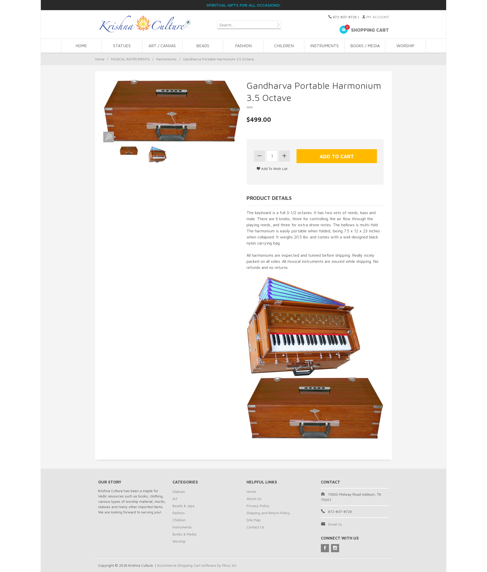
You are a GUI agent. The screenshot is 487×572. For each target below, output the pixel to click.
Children (179, 520)
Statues (178, 491)
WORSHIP (405, 45)
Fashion (178, 513)
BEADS (202, 45)
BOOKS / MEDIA (365, 45)
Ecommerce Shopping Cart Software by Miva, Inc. (197, 565)
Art (174, 498)
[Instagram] (335, 548)
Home (81, 45)
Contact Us (255, 527)
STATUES (122, 45)
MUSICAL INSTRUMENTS (130, 59)
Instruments (182, 527)
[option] (129, 150)
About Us (254, 498)
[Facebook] (325, 548)
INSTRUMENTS (324, 45)
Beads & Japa (183, 506)
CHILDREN (284, 45)
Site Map (253, 520)
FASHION (243, 45)
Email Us (335, 524)
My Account (377, 17)
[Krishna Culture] (144, 24)
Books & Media (184, 534)
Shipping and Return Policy (268, 513)
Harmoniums (166, 59)
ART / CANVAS (162, 45)
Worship (179, 541)
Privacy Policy (258, 506)
